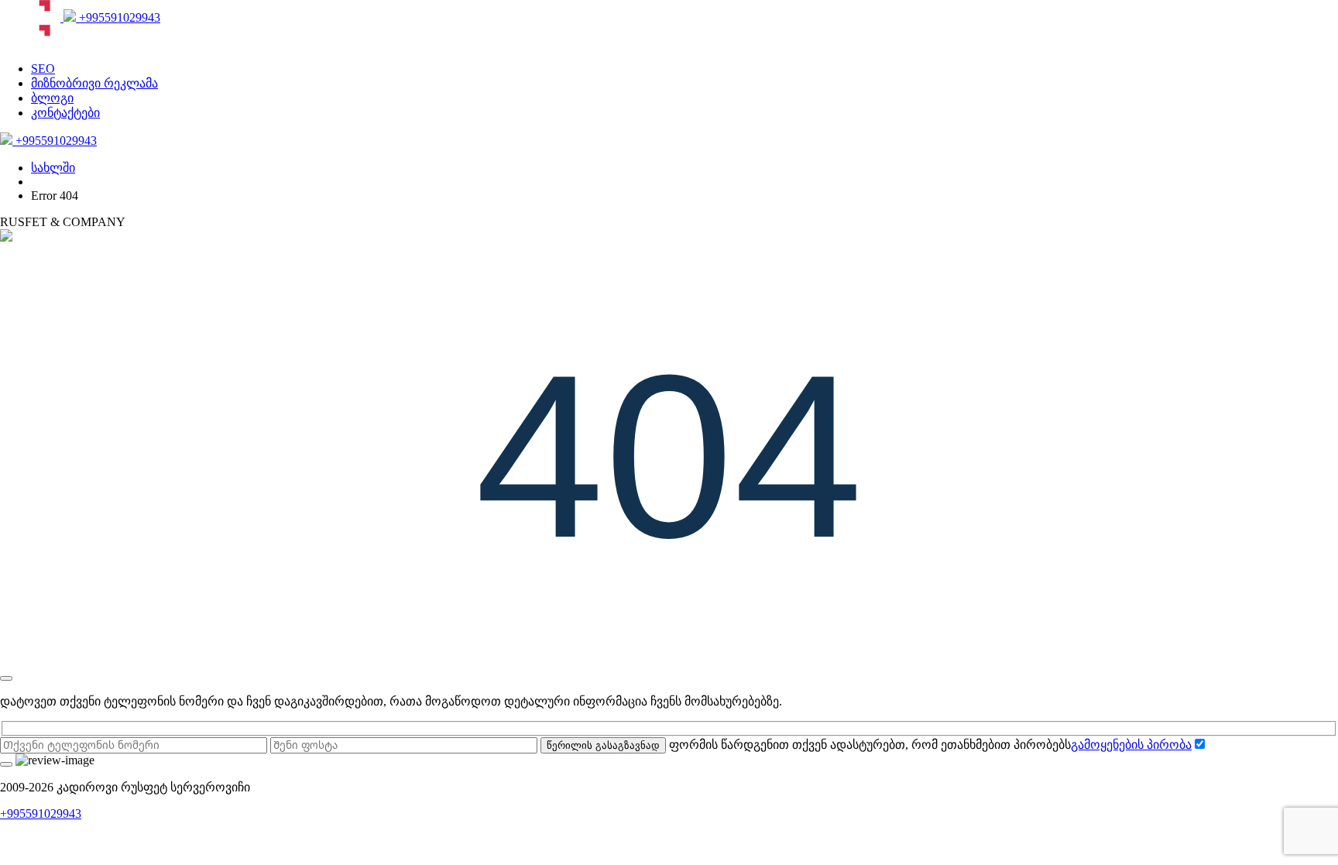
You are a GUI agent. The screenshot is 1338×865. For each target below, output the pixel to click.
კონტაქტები (65, 112)
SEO (43, 68)
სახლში (53, 167)
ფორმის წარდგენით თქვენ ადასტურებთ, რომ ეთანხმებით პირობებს (930, 744)
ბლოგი (52, 98)
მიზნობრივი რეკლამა (94, 83)
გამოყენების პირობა (1131, 744)
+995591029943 (118, 17)
